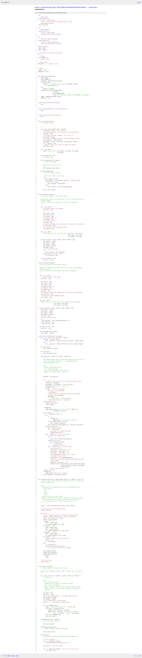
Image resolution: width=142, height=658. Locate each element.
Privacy (13, 655)
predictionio (93, 7)
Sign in (139, 2)
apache (37, 7)
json (139, 655)
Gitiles (8, 655)
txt (136, 655)
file (65, 12)
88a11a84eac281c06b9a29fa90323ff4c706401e (71, 7)
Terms (17, 655)
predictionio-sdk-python (48, 7)
